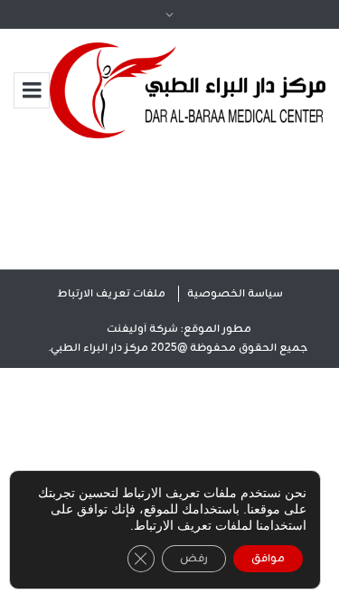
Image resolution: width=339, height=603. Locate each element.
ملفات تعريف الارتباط (111, 294)
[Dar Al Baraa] (187, 90)
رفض (194, 559)
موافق (268, 559)
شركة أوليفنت (142, 329)
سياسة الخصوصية (235, 294)
